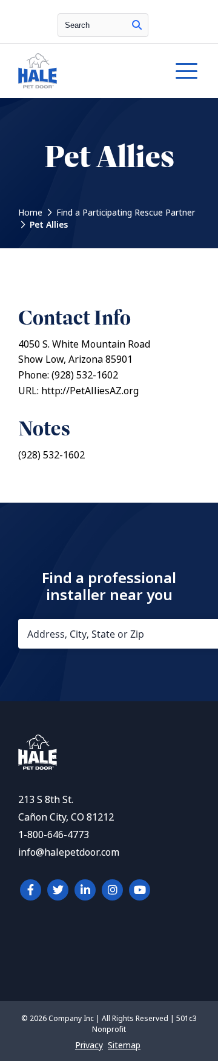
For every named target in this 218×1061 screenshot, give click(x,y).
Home (30, 213)
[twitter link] (57, 890)
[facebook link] (30, 890)
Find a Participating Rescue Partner (125, 213)
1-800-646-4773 (53, 835)
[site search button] (136, 25)
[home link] (37, 766)
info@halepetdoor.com (68, 852)
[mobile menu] (186, 71)
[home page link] (84, 70)
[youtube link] (139, 890)
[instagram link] (112, 890)
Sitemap (124, 1045)
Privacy (89, 1045)
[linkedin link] (85, 890)
